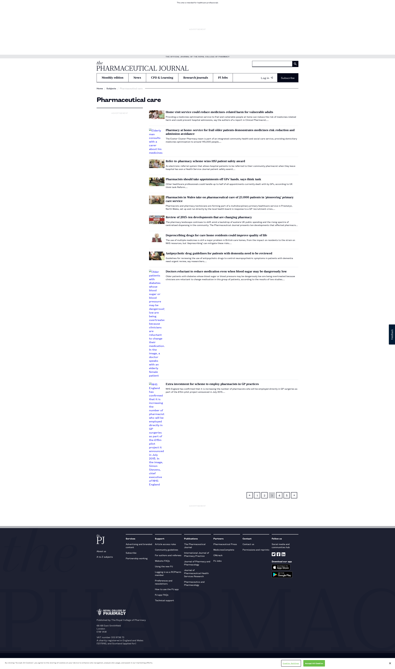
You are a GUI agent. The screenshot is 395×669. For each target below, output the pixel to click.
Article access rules (165, 544)
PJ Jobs (223, 77)
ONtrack (217, 555)
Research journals (195, 77)
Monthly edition (112, 77)
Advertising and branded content (139, 545)
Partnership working (137, 558)
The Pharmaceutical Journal (195, 545)
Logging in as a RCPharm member (168, 573)
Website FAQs (162, 560)
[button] (392, 334)
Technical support (164, 600)
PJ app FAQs (161, 594)
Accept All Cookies (314, 663)
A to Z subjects (105, 556)
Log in (265, 78)
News (137, 77)
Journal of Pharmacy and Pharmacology (197, 563)
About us (101, 551)
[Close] (390, 663)
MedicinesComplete (223, 549)
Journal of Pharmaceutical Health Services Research (196, 573)
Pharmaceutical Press (225, 544)
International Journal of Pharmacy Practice (196, 554)
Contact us (248, 544)
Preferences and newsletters (163, 582)
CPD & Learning (162, 77)
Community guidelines (166, 549)
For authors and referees (168, 555)
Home (100, 88)
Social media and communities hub (281, 545)
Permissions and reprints (256, 549)
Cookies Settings (291, 663)
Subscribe (288, 78)
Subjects (111, 88)
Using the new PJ (164, 566)
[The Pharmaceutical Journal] (142, 66)
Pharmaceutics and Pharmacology (194, 583)
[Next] (294, 495)
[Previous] (250, 495)
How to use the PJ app (167, 589)
